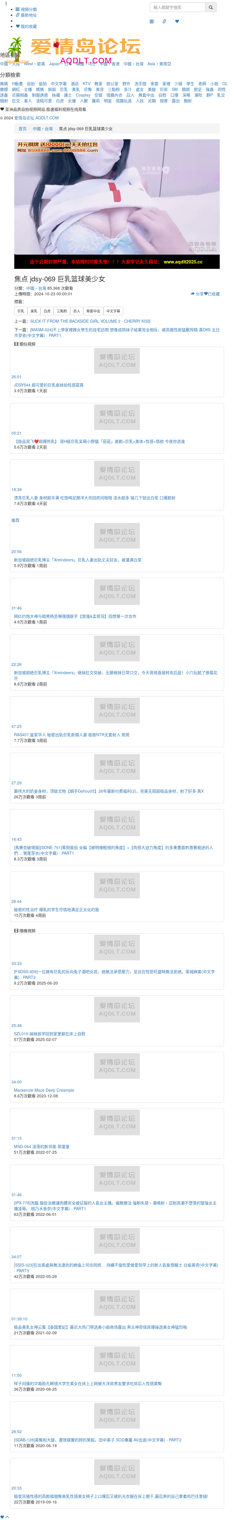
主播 (28, 89)
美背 (100, 89)
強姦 (210, 89)
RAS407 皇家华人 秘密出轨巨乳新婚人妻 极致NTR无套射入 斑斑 (72, 734)
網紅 (16, 89)
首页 (23, 128)
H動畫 (17, 83)
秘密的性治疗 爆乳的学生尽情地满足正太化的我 (56, 909)
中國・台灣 (43, 128)
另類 (152, 100)
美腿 (152, 89)
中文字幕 (59, 83)
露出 (176, 100)
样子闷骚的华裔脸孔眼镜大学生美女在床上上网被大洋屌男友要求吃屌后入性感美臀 (88, 1383)
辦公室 (112, 83)
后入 (130, 95)
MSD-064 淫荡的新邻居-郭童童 (42, 1146)
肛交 (16, 100)
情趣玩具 (124, 100)
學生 (190, 83)
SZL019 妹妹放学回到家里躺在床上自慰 (49, 1033)
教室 (98, 83)
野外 (126, 83)
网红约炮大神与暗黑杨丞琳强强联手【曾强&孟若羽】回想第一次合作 (75, 616)
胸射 (188, 100)
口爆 (174, 95)
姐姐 (52, 89)
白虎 (60, 100)
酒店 (75, 83)
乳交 (221, 95)
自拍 (31, 83)
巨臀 (88, 89)
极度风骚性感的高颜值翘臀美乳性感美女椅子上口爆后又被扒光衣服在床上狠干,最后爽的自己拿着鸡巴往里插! (111, 1496)
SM (175, 89)
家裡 (166, 83)
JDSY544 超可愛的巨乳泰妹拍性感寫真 (49, 385)
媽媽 (40, 89)
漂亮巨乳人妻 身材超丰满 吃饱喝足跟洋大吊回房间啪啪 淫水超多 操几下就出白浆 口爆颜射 (94, 497)
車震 (154, 83)
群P (209, 95)
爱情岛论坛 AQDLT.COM (36, 117)
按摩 (164, 100)
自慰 (162, 95)
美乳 (76, 89)
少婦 (178, 83)
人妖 (140, 100)
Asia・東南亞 (159, 63)
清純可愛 (44, 100)
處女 (140, 89)
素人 (28, 100)
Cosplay (83, 95)
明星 (108, 100)
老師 (202, 83)
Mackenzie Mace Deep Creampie (44, 1090)
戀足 (198, 89)
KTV (86, 83)
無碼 (4, 83)
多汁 (128, 89)
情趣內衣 (114, 95)
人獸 (84, 100)
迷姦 (4, 95)
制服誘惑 (40, 95)
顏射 (4, 100)
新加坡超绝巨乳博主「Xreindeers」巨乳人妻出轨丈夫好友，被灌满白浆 (78, 559)
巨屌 (164, 89)
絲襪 (56, 95)
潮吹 (198, 95)
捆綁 (186, 89)
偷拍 (43, 83)
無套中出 (146, 95)
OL (225, 83)
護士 (68, 95)
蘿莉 (96, 100)
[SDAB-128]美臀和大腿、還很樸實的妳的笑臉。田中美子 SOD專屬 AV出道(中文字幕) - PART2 (97, 1440)
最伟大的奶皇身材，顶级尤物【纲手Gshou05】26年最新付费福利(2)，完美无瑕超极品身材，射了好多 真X (109, 791)
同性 (222, 89)
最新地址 (28, 15)
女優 (72, 100)
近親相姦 (20, 95)
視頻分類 (28, 9)
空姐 (98, 95)
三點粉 (114, 89)
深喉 (186, 95)
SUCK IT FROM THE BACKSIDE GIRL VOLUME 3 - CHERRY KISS (90, 321)
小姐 (214, 83)
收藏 (214, 293)
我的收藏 (28, 26)
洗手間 (140, 83)
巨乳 (64, 89)
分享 (199, 293)
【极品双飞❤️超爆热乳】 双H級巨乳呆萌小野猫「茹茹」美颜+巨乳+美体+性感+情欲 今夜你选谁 (99, 441)
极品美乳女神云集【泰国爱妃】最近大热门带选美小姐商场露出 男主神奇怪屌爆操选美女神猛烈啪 (100, 1327)
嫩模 (4, 89)
